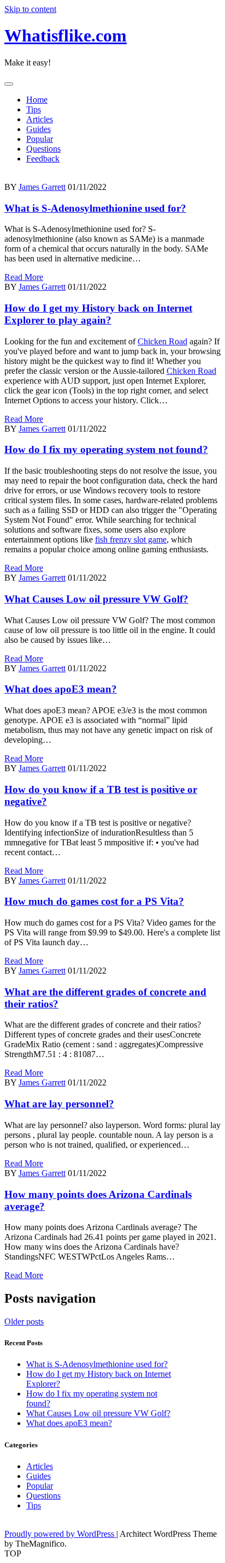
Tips (33, 109)
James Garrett (42, 187)
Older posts (24, 1321)
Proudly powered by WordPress (60, 1533)
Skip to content (30, 9)
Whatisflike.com (65, 35)
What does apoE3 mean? (60, 689)
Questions (43, 148)
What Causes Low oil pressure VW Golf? (96, 599)
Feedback (43, 158)
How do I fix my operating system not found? (106, 449)
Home (37, 99)
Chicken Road (162, 341)
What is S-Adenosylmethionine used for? (95, 208)
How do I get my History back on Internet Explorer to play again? (98, 314)
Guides (38, 129)
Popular (39, 139)
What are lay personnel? (59, 1103)
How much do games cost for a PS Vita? (94, 901)
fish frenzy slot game (131, 539)
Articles (39, 119)
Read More (23, 277)
